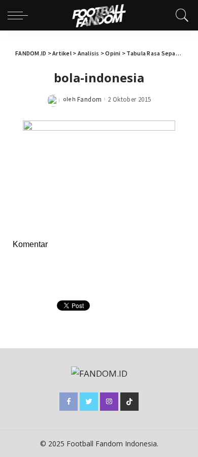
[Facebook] (68, 401)
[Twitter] (89, 401)
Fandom (89, 99)
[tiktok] (129, 401)
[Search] (179, 15)
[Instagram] (109, 401)
